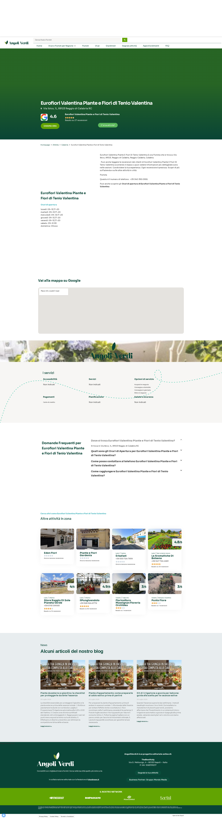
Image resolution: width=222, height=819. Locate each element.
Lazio (117, 553)
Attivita (56, 145)
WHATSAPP (41, 810)
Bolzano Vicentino (164, 598)
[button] (136, 442)
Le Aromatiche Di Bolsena (162, 557)
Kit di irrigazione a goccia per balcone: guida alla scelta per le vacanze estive (158, 694)
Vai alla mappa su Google (59, 281)
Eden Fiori (50, 552)
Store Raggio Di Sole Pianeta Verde (57, 601)
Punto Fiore (158, 600)
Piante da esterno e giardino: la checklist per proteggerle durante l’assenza (62, 694)
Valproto (126, 598)
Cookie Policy (54, 816)
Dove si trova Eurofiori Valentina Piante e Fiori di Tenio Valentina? (133, 440)
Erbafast (121, 555)
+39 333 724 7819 (124, 558)
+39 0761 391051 (52, 605)
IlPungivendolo (89, 600)
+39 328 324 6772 (88, 603)
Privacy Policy (43, 816)
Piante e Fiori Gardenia (88, 554)
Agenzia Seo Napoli (178, 815)
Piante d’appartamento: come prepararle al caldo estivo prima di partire (111, 694)
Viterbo (52, 598)
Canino (123, 553)
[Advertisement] (111, 18)
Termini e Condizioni (67, 816)
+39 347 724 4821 (160, 561)
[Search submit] (124, 40)
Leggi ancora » (46, 726)
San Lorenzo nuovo (163, 553)
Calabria (64, 145)
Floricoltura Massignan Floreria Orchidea (128, 603)
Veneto (118, 598)
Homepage (45, 145)
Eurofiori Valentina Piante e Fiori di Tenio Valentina (92, 114)
